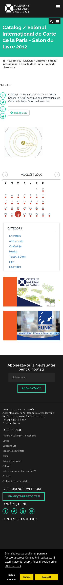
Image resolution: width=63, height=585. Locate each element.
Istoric (5, 456)
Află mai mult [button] (13, 566)
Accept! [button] (46, 577)
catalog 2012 (20, 112)
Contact (6, 476)
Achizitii (6, 466)
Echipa (6, 441)
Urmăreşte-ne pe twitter (23, 496)
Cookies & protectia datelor (16, 481)
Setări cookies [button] (11, 577)
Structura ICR (9, 446)
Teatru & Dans (17, 256)
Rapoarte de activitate (13, 451)
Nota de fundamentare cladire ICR (19, 471)
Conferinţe (15, 246)
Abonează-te (31, 388)
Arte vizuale (16, 241)
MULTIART (15, 267)
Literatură (15, 236)
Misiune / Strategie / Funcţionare (19, 435)
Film (11, 262)
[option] (23, 142)
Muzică (13, 251)
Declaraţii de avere (12, 461)
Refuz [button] (26, 577)
